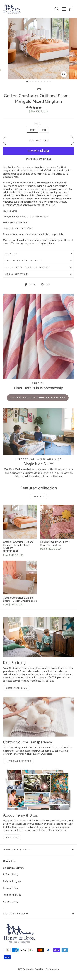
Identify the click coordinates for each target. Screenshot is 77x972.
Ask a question (16, 274)
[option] (38, 48)
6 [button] (42, 82)
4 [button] (36, 82)
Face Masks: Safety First (24, 260)
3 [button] (33, 82)
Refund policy (10, 901)
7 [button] (45, 82)
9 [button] (50, 82)
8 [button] (48, 82)
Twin (32, 129)
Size (38, 124)
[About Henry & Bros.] (38, 790)
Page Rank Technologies (47, 969)
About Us (12, 837)
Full (44, 129)
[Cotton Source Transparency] (38, 717)
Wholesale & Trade (17, 849)
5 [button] (39, 82)
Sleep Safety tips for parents (28, 267)
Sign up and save (16, 914)
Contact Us (9, 860)
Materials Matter (18, 761)
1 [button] (27, 82)
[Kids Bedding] (38, 637)
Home (38, 88)
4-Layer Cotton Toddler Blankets (37, 397)
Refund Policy (10, 874)
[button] (34, 107)
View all (38, 496)
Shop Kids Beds (16, 688)
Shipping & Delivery (13, 867)
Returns (11, 254)
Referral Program (12, 881)
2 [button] (30, 82)
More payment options (38, 158)
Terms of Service (12, 894)
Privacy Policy (10, 888)
